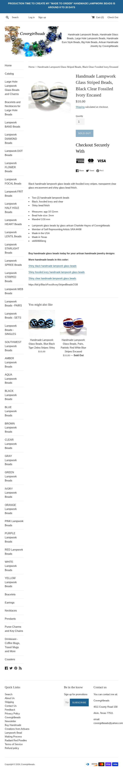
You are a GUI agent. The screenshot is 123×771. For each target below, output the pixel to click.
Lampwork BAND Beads (12, 124)
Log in (32, 17)
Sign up (42, 17)
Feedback (10, 709)
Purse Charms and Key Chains (14, 628)
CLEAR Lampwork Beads (11, 443)
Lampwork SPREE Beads (13, 262)
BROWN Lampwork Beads (11, 427)
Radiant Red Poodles (16, 740)
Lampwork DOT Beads (14, 153)
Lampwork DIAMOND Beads (11, 138)
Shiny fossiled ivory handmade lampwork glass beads (57, 272)
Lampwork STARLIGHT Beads (12, 248)
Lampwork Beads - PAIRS (13, 303)
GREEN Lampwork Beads (11, 476)
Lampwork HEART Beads (13, 222)
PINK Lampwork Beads (14, 523)
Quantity (79, 116)
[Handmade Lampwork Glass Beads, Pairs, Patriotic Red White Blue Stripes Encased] (73, 323)
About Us (10, 698)
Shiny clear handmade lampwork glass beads (52, 278)
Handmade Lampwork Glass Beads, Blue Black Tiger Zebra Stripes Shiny (42, 344)
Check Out (112, 17)
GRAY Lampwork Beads (11, 460)
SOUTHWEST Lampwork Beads (13, 346)
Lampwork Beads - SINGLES (11, 329)
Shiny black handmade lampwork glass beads (53, 265)
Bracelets (10, 594)
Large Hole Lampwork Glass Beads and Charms (12, 87)
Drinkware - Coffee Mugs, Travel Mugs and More (12, 645)
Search (8, 694)
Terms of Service (14, 744)
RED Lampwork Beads (14, 551)
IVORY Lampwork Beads (11, 492)
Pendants (10, 618)
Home (8, 65)
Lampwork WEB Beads (14, 291)
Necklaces (11, 610)
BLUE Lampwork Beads (11, 411)
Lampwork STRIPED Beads (11, 277)
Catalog (9, 73)
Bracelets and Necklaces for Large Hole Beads (12, 108)
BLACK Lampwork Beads (11, 395)
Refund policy (12, 748)
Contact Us (11, 705)
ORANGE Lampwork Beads (11, 509)
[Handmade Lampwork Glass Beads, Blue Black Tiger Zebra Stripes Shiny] (42, 323)
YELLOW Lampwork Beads (11, 582)
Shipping (80, 107)
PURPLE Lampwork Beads (11, 537)
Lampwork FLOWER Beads (11, 167)
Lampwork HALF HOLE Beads (12, 207)
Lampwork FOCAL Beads (13, 181)
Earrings (9, 602)
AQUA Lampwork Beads (11, 378)
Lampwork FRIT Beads (14, 193)
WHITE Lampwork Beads (11, 565)
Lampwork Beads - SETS (13, 315)
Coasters (10, 659)
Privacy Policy (12, 713)
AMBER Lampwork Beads (11, 362)
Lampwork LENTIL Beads (13, 234)
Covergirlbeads (28, 764)
